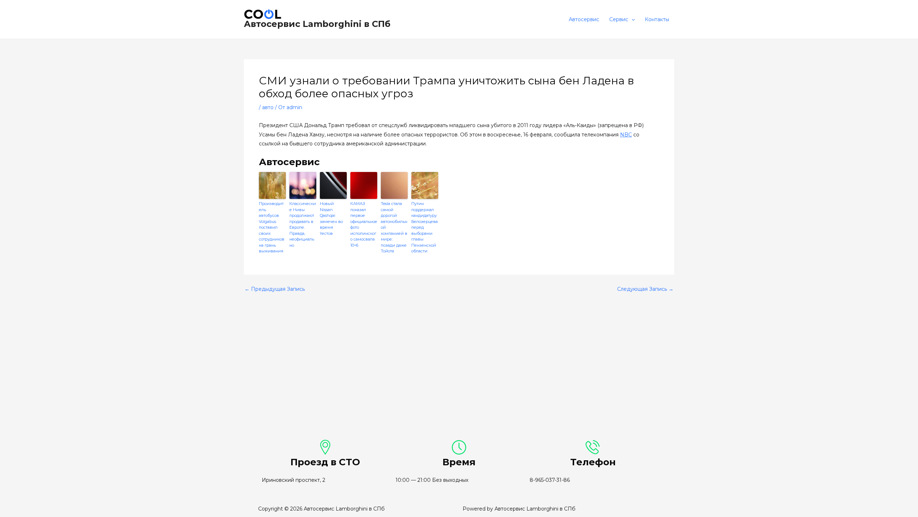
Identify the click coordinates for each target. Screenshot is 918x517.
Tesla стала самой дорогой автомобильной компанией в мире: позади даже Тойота (394, 227)
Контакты (657, 19)
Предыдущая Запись (275, 289)
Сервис (618, 19)
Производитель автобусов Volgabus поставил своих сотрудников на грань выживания (271, 227)
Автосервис (584, 19)
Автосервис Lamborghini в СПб (317, 24)
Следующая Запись (645, 289)
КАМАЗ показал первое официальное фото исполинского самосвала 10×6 (363, 224)
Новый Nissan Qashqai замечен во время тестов (331, 218)
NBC (626, 134)
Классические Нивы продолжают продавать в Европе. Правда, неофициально (302, 224)
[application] (631, 19)
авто (268, 107)
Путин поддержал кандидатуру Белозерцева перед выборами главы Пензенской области (424, 227)
